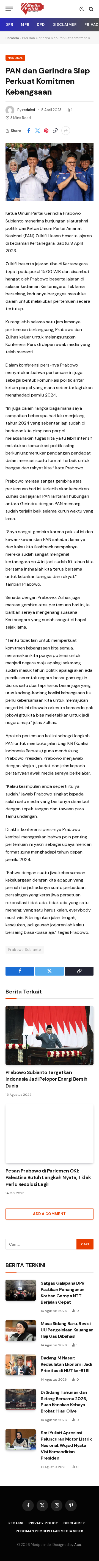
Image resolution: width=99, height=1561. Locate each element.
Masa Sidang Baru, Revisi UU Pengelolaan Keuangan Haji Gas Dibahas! (67, 1330)
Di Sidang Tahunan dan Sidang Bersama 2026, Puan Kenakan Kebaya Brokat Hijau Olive (64, 1401)
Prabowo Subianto (24, 949)
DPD (41, 24)
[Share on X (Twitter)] (37, 130)
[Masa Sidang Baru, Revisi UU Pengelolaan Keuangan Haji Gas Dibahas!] (21, 1330)
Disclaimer (65, 24)
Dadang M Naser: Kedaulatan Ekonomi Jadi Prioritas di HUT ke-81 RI (66, 1364)
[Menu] (9, 9)
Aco (77, 1544)
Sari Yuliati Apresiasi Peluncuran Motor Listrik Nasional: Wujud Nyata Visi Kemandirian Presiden (66, 1445)
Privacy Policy (43, 1523)
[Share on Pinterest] (46, 130)
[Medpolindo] (32, 9)
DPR (9, 24)
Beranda (12, 38)
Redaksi (16, 1523)
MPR (25, 24)
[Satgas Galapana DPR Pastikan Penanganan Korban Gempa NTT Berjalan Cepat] (21, 1290)
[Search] (91, 9)
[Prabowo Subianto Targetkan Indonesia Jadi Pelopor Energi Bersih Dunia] (50, 1035)
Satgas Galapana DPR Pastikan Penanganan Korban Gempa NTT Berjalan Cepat (62, 1292)
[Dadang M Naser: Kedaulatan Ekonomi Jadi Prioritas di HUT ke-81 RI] (21, 1364)
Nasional (15, 58)
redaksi (28, 110)
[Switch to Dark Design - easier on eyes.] (81, 9)
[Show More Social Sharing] (65, 130)
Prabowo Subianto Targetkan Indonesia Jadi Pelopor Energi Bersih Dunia (46, 1079)
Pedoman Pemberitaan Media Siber (49, 1531)
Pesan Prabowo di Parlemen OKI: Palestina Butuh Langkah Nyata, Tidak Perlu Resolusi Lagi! (48, 1178)
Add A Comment (49, 1214)
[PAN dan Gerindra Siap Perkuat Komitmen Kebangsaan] (50, 172)
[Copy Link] (55, 130)
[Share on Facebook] (28, 130)
